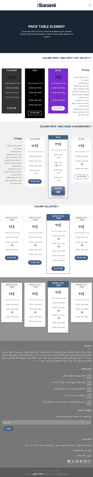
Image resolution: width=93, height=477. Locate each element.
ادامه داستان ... (34, 360)
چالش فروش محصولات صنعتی (73, 376)
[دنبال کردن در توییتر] (81, 461)
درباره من (57, 471)
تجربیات (50, 471)
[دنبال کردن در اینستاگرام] (85, 461)
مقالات (45, 471)
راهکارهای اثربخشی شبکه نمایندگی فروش (69, 389)
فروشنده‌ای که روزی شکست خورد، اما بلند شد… (67, 382)
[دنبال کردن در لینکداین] (69, 461)
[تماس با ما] (73, 461)
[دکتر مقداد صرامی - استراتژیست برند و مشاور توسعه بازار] (46, 5)
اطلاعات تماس (37, 471)
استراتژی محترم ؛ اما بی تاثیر (74, 395)
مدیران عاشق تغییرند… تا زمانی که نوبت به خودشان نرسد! (63, 402)
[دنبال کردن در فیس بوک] (89, 461)
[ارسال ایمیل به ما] (77, 461)
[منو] (90, 5)
